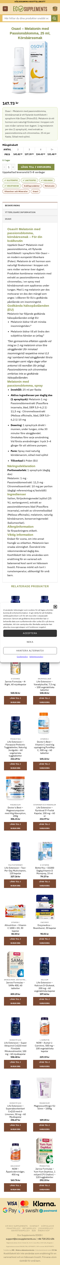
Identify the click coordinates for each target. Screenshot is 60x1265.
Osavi (35, 191)
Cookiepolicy (22, 656)
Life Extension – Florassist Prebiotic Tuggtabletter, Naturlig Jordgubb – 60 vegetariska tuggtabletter (15, 749)
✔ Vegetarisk (11, 186)
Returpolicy (29, 1228)
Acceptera (30, 633)
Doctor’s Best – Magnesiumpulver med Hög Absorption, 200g (15, 811)
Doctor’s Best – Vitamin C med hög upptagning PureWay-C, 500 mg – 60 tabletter (44, 747)
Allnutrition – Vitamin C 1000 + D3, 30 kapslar (15, 928)
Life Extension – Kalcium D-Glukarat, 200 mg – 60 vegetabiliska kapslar (44, 986)
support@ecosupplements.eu (21, 1238)
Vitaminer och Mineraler (16, 191)
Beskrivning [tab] (12, 205)
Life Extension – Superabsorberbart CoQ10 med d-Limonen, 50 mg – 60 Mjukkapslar (15, 1112)
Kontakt (34, 1226)
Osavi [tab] (8, 219)
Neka (30, 641)
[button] (55, 606)
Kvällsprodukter (32, 186)
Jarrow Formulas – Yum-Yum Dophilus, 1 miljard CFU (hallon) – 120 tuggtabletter (45, 1173)
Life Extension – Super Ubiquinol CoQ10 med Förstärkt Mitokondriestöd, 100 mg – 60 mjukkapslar (15, 1048)
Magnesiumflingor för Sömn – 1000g (44, 1107)
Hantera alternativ (30, 650)
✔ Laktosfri (29, 180)
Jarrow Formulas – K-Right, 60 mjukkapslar (15, 683)
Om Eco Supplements (16, 1226)
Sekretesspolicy (36, 656)
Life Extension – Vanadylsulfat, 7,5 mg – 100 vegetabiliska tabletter (44, 685)
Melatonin (49, 186)
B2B (34, 1230)
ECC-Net (54, 1250)
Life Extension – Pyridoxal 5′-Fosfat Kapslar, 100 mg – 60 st (44, 811)
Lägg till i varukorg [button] (15, 700)
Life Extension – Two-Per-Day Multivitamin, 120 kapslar (15, 871)
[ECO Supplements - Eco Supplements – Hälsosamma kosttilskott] (30, 9)
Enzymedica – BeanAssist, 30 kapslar (44, 926)
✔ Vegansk (47, 180)
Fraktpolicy (13, 1228)
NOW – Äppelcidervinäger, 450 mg (15, 1172)
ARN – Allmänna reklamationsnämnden (23, 1250)
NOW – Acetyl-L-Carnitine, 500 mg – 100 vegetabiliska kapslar (44, 1047)
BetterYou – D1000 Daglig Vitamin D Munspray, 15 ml (44, 871)
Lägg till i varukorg (36, 166)
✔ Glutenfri (11, 180)
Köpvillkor (47, 1226)
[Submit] (54, 18)
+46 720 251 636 (45, 1238)
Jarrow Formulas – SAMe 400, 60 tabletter (15, 985)
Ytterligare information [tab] (20, 212)
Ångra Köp (44, 1230)
